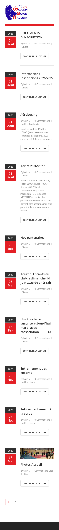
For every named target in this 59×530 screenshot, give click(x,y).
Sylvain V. (25, 43)
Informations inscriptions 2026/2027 (36, 76)
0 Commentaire (42, 43)
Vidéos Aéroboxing (31, 124)
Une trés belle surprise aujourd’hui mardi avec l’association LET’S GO (36, 325)
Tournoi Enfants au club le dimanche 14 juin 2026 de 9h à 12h (35, 278)
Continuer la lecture (34, 56)
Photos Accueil (31, 464)
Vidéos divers (28, 382)
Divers (25, 46)
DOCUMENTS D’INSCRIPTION (31, 35)
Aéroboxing (28, 114)
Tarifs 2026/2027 (32, 166)
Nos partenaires (32, 237)
